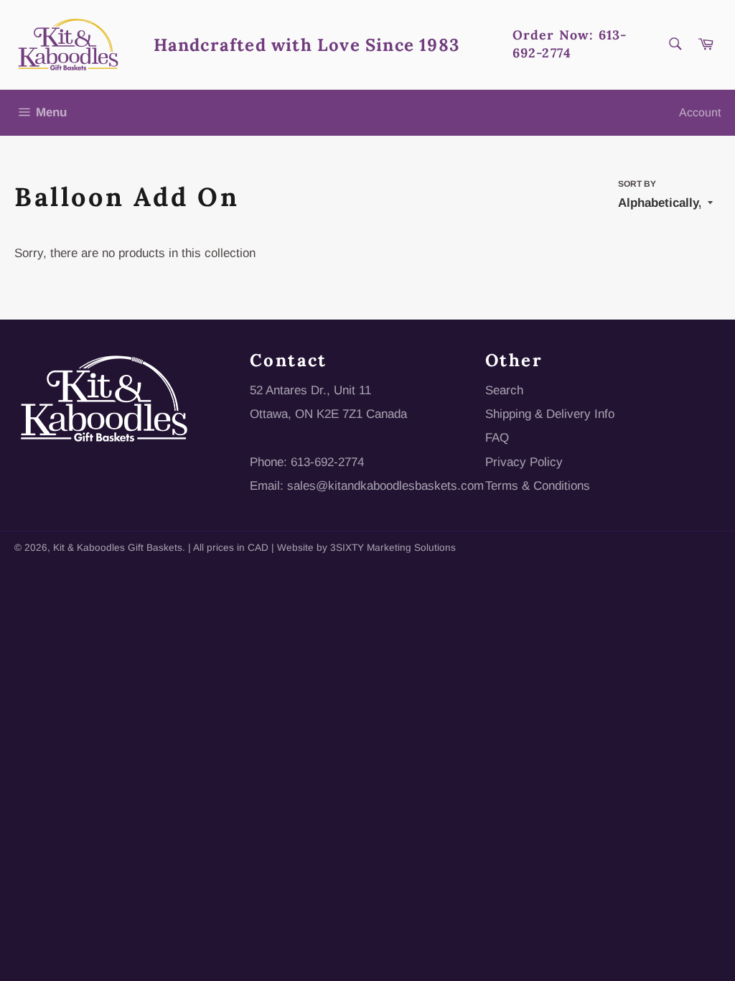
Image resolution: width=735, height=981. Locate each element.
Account (700, 112)
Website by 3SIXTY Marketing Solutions (366, 547)
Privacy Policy (524, 462)
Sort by (637, 184)
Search (504, 390)
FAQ (497, 438)
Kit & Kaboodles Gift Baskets (117, 547)
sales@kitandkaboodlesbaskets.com (385, 486)
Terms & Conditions (537, 486)
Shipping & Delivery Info (549, 414)
